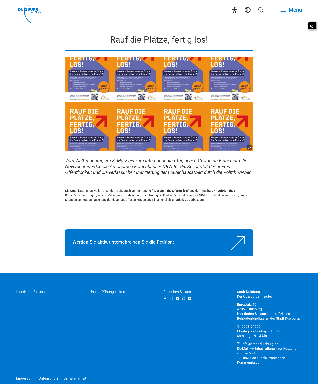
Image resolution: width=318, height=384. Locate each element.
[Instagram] (171, 298)
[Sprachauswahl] (248, 10)
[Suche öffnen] (261, 10)
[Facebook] (165, 298)
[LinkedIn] (189, 298)
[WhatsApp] (183, 298)
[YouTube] (177, 298)
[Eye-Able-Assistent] (235, 10)
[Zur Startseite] (29, 14)
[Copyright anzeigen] (248, 146)
